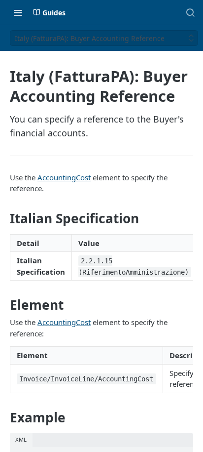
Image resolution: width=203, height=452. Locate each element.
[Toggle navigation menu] (18, 12)
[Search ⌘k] (190, 12)
